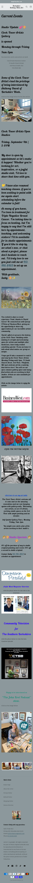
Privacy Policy (8, 793)
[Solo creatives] (16, 678)
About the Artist (8, 789)
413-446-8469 (18, 554)
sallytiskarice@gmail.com (16, 833)
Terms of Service (8, 805)
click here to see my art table (16, 495)
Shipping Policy (8, 801)
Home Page (7, 784)
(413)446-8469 (12, 836)
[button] (2, 7)
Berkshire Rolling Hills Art (18, 880)
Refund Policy (8, 797)
